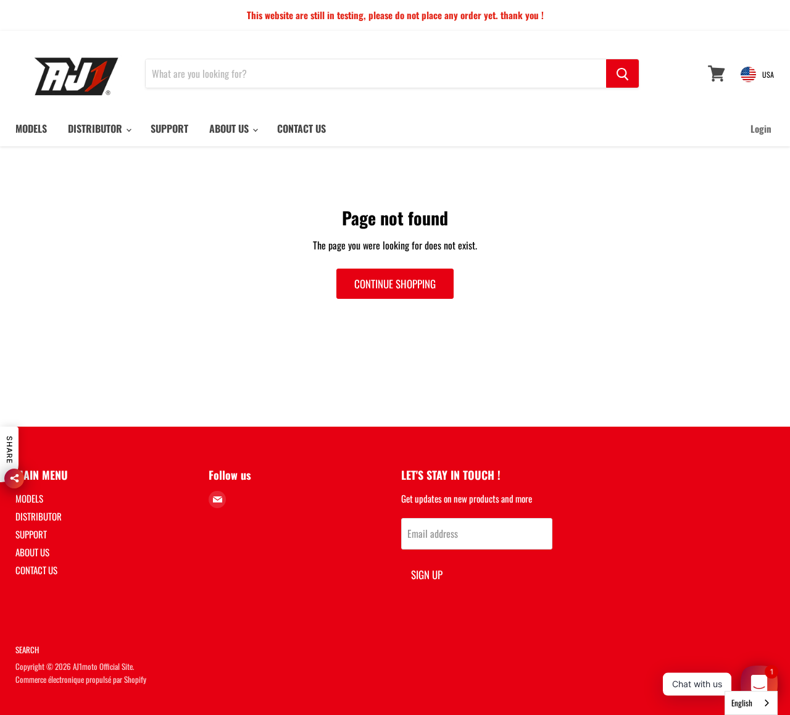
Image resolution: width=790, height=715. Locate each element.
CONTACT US (301, 128)
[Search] (622, 73)
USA (768, 74)
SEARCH (27, 649)
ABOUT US (230, 128)
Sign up (427, 574)
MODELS (31, 128)
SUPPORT (169, 128)
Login (760, 128)
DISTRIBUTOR (96, 128)
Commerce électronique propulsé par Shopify (80, 679)
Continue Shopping (395, 283)
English (741, 702)
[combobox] (751, 703)
